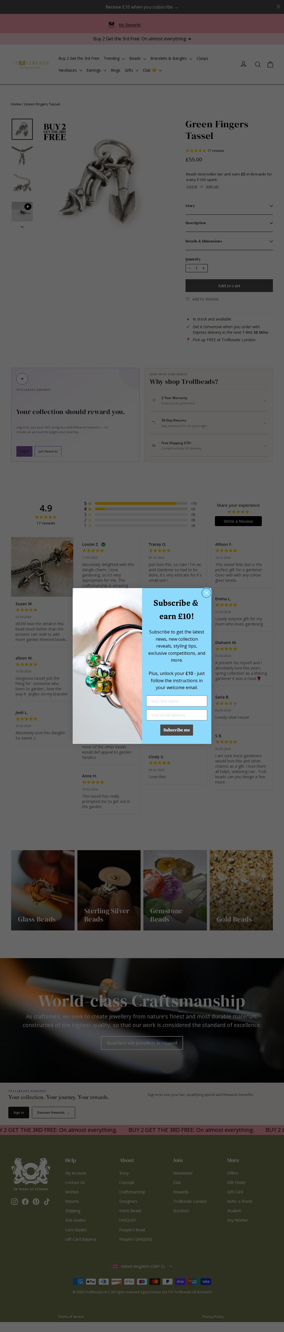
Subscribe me (176, 730)
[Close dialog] (206, 593)
